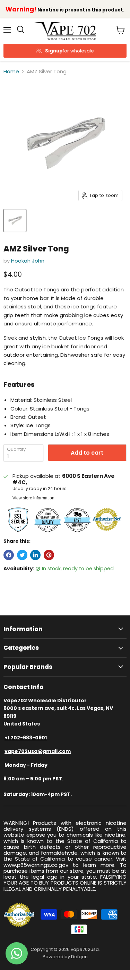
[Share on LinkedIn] (35, 555)
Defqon (79, 956)
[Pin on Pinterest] (49, 555)
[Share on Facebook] (8, 555)
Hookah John (27, 260)
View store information (33, 498)
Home (11, 71)
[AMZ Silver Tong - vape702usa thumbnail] (15, 220)
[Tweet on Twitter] (22, 555)
